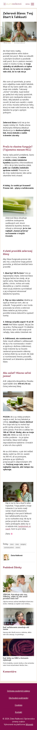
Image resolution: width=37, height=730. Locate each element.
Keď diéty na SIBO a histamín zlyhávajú (15, 659)
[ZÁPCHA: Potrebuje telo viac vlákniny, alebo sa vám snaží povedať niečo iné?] (18, 583)
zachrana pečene (9, 547)
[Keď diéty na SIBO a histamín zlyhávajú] (18, 647)
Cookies (18, 705)
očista (17, 544)
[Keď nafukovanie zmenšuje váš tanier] (18, 616)
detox (11, 544)
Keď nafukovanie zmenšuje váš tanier (16, 628)
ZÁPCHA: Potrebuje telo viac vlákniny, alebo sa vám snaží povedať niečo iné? (15, 596)
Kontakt (18, 712)
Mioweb (29, 724)
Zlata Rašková (20, 43)
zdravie (18, 547)
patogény (23, 544)
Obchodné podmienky (18, 698)
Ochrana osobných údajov (18, 691)
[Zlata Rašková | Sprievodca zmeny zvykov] (12, 4)
